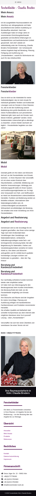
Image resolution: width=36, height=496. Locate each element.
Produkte (7, 436)
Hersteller (7, 431)
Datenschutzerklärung (11, 456)
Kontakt (6, 453)
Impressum (7, 459)
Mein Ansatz (8, 433)
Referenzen (8, 439)
